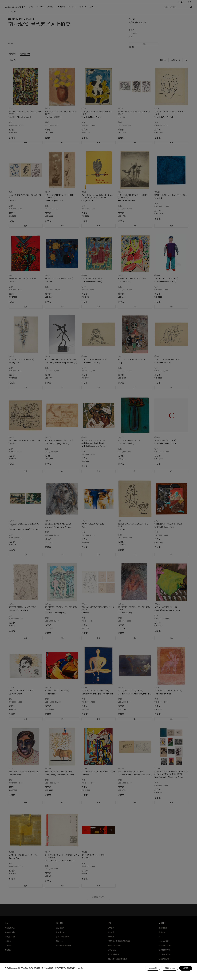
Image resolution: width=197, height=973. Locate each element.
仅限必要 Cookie (170, 968)
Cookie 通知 (79, 968)
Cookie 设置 (153, 968)
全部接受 (185, 968)
